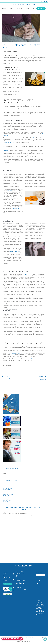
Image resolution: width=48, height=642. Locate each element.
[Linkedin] (46, 1)
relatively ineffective (23, 293)
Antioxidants (7, 371)
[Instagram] (41, 1)
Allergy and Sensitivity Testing (8, 488)
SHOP (34, 8)
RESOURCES (28, 8)
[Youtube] (44, 1)
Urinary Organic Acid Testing (8, 500)
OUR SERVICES (11, 8)
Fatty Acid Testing (6, 495)
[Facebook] (43, 1)
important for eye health (10, 142)
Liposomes (5, 150)
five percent (9, 190)
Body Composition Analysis (7, 491)
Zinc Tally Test (5, 501)
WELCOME (4, 8)
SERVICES (38, 582)
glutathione (26, 274)
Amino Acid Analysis (6, 489)
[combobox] (40, 575)
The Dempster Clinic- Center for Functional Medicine (14, 367)
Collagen (11, 371)
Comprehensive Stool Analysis (8, 494)
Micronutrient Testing (6, 496)
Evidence (34, 137)
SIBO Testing (5, 499)
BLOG (37, 583)
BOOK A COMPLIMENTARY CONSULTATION (10, 480)
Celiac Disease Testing (7, 493)
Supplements (16, 371)
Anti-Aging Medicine (6, 490)
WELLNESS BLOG (20, 8)
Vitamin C (20, 371)
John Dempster (7, 51)
